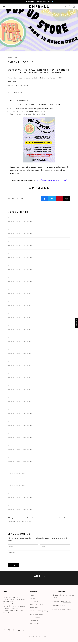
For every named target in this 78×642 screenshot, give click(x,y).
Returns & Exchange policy (39, 611)
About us (33, 595)
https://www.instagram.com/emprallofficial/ (51, 180)
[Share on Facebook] (44, 199)
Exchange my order (36, 604)
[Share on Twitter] (51, 199)
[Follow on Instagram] (9, 630)
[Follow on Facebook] (4, 630)
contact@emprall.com (65, 609)
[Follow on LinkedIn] (24, 630)
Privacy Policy (49, 538)
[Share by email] (66, 199)
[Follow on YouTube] (19, 630)
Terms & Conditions (36, 614)
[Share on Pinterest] (59, 199)
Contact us (34, 601)
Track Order (34, 608)
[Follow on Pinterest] (14, 630)
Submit (13, 565)
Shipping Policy (35, 617)
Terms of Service (62, 538)
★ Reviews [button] (76, 322)
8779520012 (67, 602)
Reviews (32, 598)
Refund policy (34, 623)
